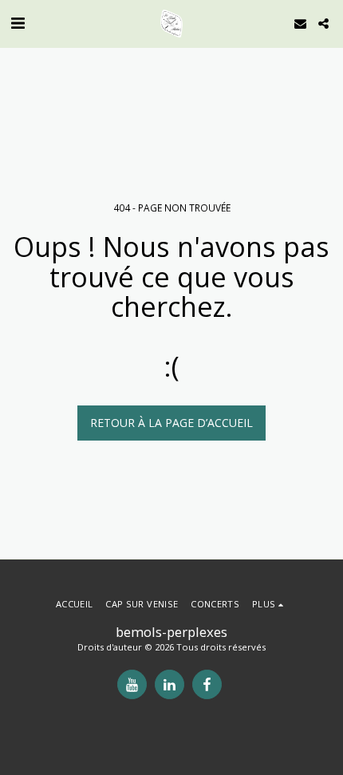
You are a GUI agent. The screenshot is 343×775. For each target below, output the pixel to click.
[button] (17, 22)
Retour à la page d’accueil (171, 422)
